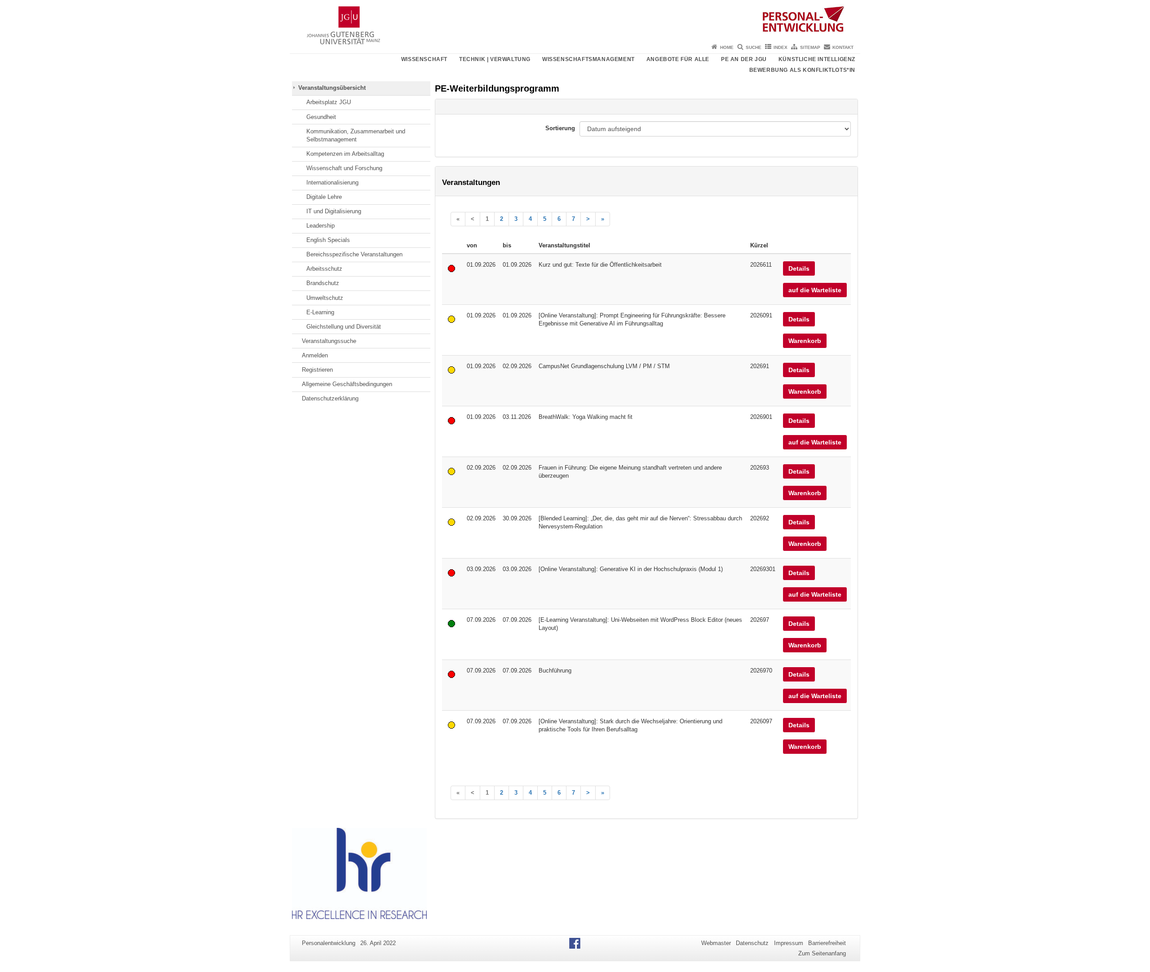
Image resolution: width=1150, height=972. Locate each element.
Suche (753, 47)
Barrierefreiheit (827, 943)
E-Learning (320, 312)
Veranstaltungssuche (329, 341)
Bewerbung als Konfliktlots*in (802, 70)
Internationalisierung (332, 182)
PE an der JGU (744, 59)
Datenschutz (752, 943)
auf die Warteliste (814, 290)
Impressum (788, 943)
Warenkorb (804, 340)
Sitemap (810, 47)
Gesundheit (321, 117)
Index (780, 47)
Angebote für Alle (677, 59)
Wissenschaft (424, 59)
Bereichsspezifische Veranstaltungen (354, 254)
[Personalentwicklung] (575, 20)
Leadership (320, 225)
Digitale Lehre (324, 197)
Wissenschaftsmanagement (588, 59)
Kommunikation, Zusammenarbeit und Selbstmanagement (355, 135)
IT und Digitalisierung (333, 211)
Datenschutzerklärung (330, 398)
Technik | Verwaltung (495, 59)
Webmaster (716, 943)
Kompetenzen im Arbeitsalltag (345, 153)
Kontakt (843, 47)
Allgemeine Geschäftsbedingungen (347, 384)
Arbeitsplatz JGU (328, 102)
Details (798, 268)
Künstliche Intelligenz (816, 59)
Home (727, 47)
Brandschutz (322, 283)
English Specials (328, 240)
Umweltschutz (324, 298)
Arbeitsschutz (324, 268)
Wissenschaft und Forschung (344, 168)
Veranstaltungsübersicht (332, 87)
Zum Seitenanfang (822, 953)
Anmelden (315, 355)
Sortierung (560, 128)
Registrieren (317, 369)
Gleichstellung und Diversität (343, 326)
